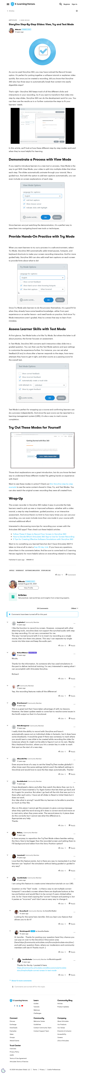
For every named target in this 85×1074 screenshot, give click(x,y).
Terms (35, 1069)
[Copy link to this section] (73, 159)
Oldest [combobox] (74, 608)
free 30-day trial (41, 547)
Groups (12, 1037)
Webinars (37, 1010)
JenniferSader (22, 878)
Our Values (61, 1027)
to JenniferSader (50, 911)
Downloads (13, 1027)
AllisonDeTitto (22, 759)
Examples (13, 1031)
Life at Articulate (63, 1040)
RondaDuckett (22, 781)
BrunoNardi (24, 911)
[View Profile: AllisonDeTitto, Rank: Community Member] (14, 760)
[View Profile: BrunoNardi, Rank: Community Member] (16, 912)
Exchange (13, 1024)
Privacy (42, 1069)
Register (67, 4)
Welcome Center (39, 1021)
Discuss (12, 1021)
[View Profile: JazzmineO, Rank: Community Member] (14, 856)
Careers (60, 1037)
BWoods (18, 29)
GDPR (12, 1055)
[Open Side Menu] (8, 4)
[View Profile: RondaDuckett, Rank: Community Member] (14, 782)
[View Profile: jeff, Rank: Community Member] (14, 687)
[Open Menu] (76, 10)
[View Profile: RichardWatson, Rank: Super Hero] (14, 654)
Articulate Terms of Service (19, 1061)
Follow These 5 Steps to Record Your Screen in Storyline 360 (39, 534)
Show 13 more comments (22, 981)
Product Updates (63, 1007)
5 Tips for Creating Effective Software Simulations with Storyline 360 (43, 539)
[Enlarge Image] (42, 52)
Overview (13, 1048)
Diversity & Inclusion (64, 1031)
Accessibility (61, 1034)
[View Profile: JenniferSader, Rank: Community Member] (14, 879)
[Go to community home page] (23, 4)
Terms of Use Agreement (18, 1058)
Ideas (11, 1034)
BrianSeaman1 (22, 703)
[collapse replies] (7, 622)
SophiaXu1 (21, 622)
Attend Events (14, 1040)
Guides (36, 1003)
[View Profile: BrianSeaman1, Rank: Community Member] (14, 704)
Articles (11, 11)
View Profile (28, 588)
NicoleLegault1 (25, 931)
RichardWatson (22, 653)
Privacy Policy (14, 1052)
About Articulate (63, 1021)
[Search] (60, 4)
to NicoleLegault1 (54, 959)
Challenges (37, 1013)
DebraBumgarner (23, 725)
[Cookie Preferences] (3, 1071)
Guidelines (37, 1024)
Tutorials (36, 1007)
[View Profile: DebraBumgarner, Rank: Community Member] (14, 727)
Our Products (61, 1024)
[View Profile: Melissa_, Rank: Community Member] (14, 834)
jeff (18, 686)
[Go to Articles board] (13, 597)
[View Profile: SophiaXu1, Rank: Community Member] (14, 623)
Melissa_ (20, 832)
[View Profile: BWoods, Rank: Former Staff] (11, 30)
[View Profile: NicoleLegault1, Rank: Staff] (16, 932)
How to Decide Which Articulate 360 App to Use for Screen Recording (43, 536)
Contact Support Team (41, 1031)
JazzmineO (21, 855)
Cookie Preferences (53, 1069)
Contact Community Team (42, 1027)
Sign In (74, 4)
